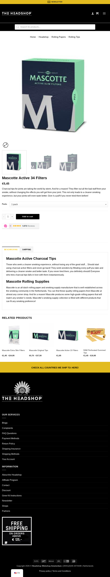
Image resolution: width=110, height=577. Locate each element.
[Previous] (7, 95)
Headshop (44, 37)
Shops (5, 506)
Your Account (8, 459)
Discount (6, 490)
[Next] (102, 95)
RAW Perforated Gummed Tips (94, 351)
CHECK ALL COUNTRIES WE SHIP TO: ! (55, 368)
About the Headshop (12, 475)
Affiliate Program (10, 480)
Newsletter (7, 501)
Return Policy (8, 444)
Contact (5, 485)
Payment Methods (10, 438)
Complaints (7, 428)
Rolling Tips (74, 37)
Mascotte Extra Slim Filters (13, 350)
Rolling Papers (59, 37)
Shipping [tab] (26, 250)
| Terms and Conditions (61, 571)
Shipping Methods (10, 454)
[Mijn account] (92, 13)
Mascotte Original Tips (38, 350)
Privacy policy (45, 571)
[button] (97, 13)
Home (33, 37)
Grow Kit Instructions (12, 495)
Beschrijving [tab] (11, 250)
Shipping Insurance (11, 449)
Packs (4, 204)
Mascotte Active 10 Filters (67, 350)
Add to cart (27, 216)
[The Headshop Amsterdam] (17, 13)
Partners (6, 511)
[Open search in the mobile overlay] (55, 27)
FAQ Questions (9, 433)
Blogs (5, 423)
